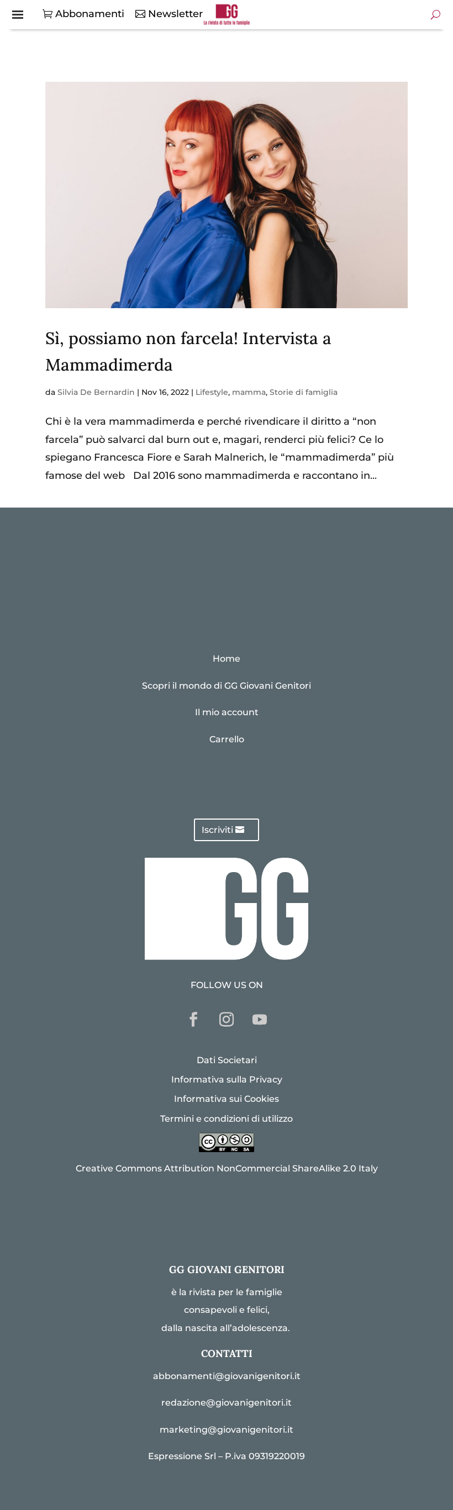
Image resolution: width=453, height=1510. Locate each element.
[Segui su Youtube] (259, 1019)
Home (226, 658)
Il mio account (227, 712)
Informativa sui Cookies (226, 1099)
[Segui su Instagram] (226, 1019)
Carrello (226, 739)
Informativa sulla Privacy (226, 1079)
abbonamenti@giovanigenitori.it (227, 1376)
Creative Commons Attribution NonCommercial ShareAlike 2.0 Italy (227, 1168)
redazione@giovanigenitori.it (226, 1402)
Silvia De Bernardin (96, 392)
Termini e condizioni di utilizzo (226, 1118)
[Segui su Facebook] (193, 1019)
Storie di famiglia (304, 392)
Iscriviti (217, 830)
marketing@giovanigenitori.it (226, 1429)
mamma (249, 392)
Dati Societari (227, 1060)
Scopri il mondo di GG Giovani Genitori (226, 685)
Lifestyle (212, 392)
